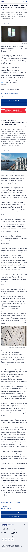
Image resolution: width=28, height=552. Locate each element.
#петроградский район (6, 508)
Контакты (3, 532)
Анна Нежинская (4, 9)
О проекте (4, 534)
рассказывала (9, 87)
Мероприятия (14, 536)
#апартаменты (4, 500)
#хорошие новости (5, 96)
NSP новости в (13, 100)
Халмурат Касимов (4, 126)
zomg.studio (4, 549)
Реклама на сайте (14, 533)
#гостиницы (12, 500)
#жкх (2, 93)
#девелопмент (17, 502)
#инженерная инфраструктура (11, 93)
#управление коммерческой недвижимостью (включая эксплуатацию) (13, 505)
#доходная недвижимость (6, 502)
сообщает (3, 82)
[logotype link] (4, 2)
